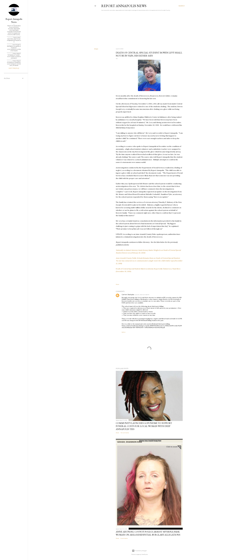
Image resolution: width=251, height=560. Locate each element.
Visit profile (14, 68)
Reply (124, 332)
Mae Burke (145, 554)
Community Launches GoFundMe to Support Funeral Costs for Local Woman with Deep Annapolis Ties (144, 426)
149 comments (124, 432)
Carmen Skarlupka (128, 294)
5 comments (124, 538)
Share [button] (96, 49)
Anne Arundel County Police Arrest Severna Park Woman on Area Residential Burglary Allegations (148, 533)
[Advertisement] (139, 29)
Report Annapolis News (123, 6)
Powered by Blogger (141, 550)
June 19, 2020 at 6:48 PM (142, 294)
